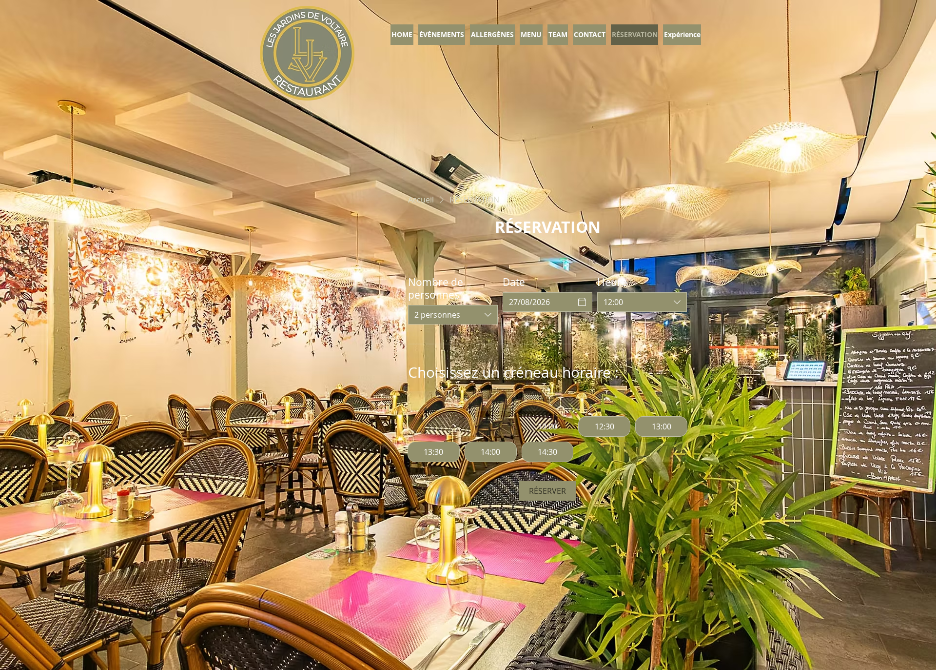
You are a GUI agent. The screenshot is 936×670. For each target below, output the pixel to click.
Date (514, 282)
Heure (612, 282)
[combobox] (453, 315)
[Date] (582, 302)
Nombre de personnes (435, 288)
